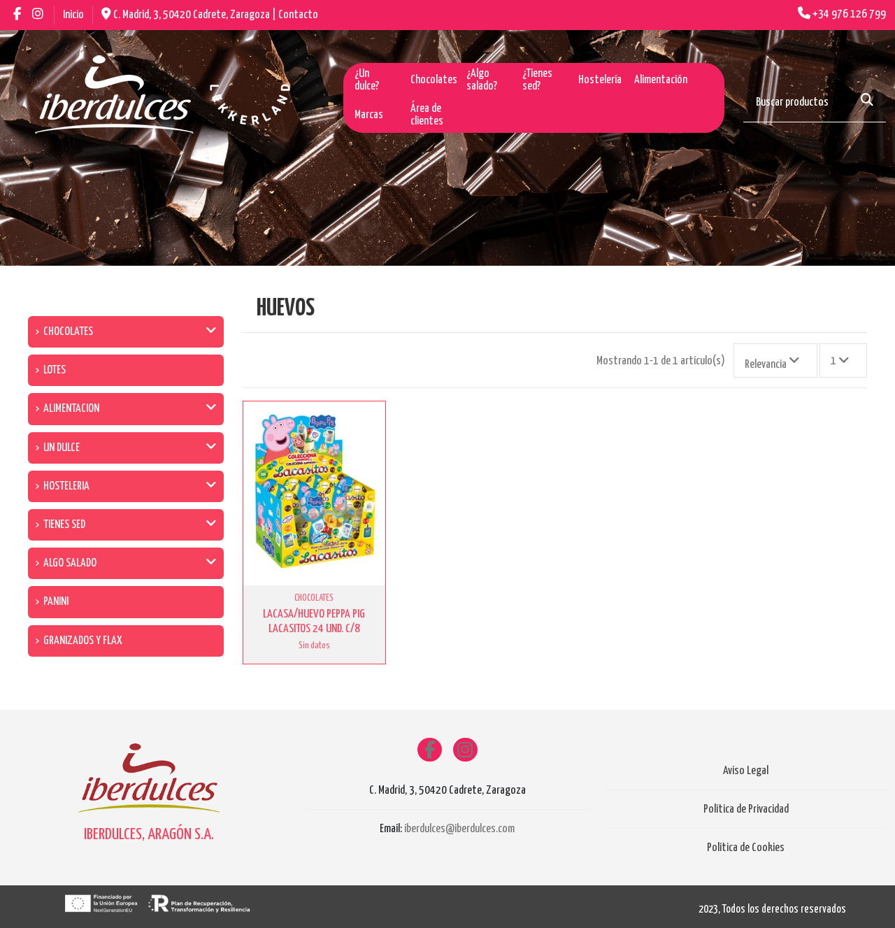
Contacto (298, 15)
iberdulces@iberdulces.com (459, 829)
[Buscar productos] (867, 101)
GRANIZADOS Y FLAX (82, 641)
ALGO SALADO (69, 563)
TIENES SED (64, 525)
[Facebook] (429, 750)
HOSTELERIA (66, 486)
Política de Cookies (746, 848)
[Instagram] (465, 750)
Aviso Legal (745, 771)
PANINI (56, 602)
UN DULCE (61, 448)
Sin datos (314, 645)
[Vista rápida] (372, 426)
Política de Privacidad (746, 809)
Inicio (73, 15)
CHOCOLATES (68, 332)
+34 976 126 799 (849, 14)
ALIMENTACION (71, 409)
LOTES (54, 370)
